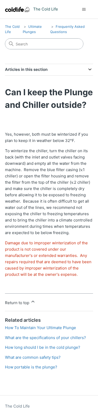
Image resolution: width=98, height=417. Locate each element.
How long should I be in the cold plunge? (42, 347)
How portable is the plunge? (31, 367)
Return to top (17, 302)
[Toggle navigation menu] (83, 9)
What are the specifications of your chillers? (45, 337)
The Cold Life (17, 406)
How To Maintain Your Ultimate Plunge (40, 327)
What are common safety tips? (33, 357)
